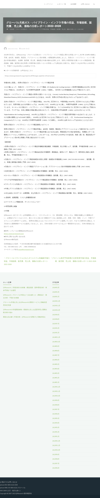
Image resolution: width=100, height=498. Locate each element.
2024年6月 (55, 360)
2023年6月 (55, 414)
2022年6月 (55, 468)
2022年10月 (56, 450)
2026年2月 (55, 292)
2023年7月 (55, 409)
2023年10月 (56, 396)
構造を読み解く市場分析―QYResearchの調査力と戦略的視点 (24, 317)
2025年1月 (55, 333)
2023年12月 (56, 387)
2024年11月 (56, 337)
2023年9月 (55, 400)
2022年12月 (56, 441)
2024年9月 (55, 346)
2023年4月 (55, 423)
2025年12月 (56, 301)
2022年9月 (55, 454)
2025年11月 (56, 306)
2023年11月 (56, 391)
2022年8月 (55, 459)
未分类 (12, 29)
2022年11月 (56, 445)
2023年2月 (55, 432)
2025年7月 (55, 324)
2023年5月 (55, 418)
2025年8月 (55, 319)
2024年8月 (55, 351)
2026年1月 (55, 297)
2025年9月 (55, 315)
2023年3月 (55, 427)
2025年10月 (56, 310)
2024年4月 (55, 369)
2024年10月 (56, 342)
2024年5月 (55, 364)
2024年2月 (55, 378)
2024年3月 (55, 373)
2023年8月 (55, 405)
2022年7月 (55, 463)
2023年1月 (55, 436)
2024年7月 (55, 355)
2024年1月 (55, 382)
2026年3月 (55, 287)
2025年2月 (55, 328)
